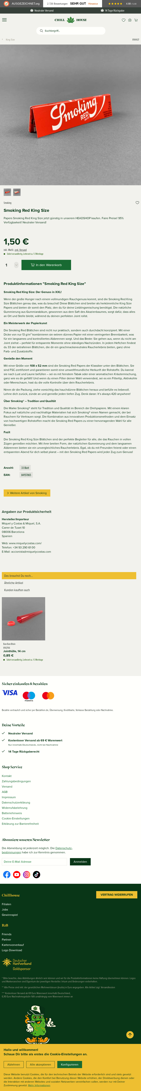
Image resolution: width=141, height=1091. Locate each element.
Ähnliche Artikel (13, 582)
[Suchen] (40, 31)
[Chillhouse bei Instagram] (26, 874)
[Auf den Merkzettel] (137, 202)
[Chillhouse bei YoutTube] (16, 874)
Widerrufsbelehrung (14, 808)
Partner (6, 939)
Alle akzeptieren (40, 1064)
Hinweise (93, 3)
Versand (7, 786)
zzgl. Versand (21, 250)
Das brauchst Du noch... (18, 575)
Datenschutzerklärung (16, 802)
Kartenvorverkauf (13, 945)
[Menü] (4, 19)
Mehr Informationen (39, 1085)
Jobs (5, 909)
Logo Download (12, 950)
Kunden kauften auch (17, 590)
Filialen (6, 904)
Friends (6, 934)
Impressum (9, 797)
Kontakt (7, 776)
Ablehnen (13, 1064)
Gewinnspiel (10, 915)
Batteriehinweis (12, 813)
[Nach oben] (130, 1034)
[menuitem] (123, 20)
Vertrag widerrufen (117, 895)
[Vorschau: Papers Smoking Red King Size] (17, 192)
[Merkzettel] (123, 20)
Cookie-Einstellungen (16, 818)
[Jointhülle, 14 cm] (23, 618)
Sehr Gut (78, 3)
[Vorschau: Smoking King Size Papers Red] (7, 192)
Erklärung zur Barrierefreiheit (20, 824)
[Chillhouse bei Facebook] (6, 874)
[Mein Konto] (130, 20)
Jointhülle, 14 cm (14, 651)
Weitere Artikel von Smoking (28, 493)
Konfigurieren (69, 1064)
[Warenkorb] (136, 20)
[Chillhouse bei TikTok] (36, 874)
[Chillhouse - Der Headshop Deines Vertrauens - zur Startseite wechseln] (70, 19)
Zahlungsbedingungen (16, 781)
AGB (5, 792)
